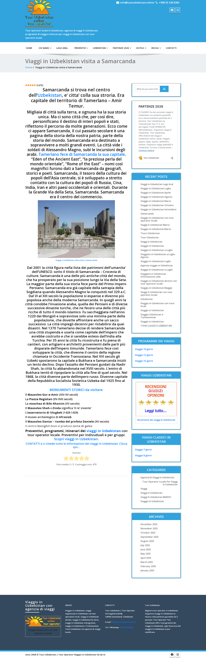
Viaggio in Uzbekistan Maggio (156, 287)
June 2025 (146, 549)
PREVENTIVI (80, 48)
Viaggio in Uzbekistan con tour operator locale (157, 219)
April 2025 (146, 557)
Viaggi (144, 488)
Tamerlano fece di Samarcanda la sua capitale (82, 154)
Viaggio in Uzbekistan (152, 245)
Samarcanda (147, 213)
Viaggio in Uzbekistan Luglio (156, 188)
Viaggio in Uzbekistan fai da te (89, 654)
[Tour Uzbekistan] (39, 13)
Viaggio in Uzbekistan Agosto (156, 196)
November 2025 (149, 528)
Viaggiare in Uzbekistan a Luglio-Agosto (158, 255)
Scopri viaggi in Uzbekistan (76, 439)
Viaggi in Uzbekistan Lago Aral (157, 184)
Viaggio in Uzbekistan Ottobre (157, 205)
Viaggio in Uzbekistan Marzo (156, 201)
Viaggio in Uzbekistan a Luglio (157, 250)
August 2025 (147, 541)
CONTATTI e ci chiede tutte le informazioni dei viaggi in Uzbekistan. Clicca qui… (76, 445)
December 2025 (149, 524)
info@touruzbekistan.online (137, 2)
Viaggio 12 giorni (144, 355)
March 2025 (147, 562)
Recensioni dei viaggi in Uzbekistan (156, 419)
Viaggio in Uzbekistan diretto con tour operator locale (159, 282)
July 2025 (145, 545)
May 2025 (146, 553)
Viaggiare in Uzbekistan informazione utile (153, 275)
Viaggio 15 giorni (144, 360)
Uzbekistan (99, 48)
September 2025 (149, 536)
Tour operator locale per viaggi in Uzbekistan (160, 483)
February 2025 (148, 566)
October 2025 (148, 532)
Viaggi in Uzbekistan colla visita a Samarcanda (76, 260)
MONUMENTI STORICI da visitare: (76, 389)
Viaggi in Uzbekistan (151, 241)
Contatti (171, 48)
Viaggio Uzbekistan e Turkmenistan (152, 316)
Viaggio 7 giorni (143, 449)
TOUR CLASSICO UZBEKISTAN (156, 325)
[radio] (66, 459)
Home (28, 67)
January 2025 (147, 570)
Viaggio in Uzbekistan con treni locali (157, 305)
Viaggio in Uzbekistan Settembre (158, 209)
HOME (29, 48)
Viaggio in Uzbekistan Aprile (156, 192)
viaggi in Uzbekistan (103, 430)
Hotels (140, 48)
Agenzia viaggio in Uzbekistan (157, 265)
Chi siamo (44, 48)
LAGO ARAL (62, 48)
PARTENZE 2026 (121, 48)
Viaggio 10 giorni (144, 349)
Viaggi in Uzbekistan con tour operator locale (156, 293)
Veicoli (155, 48)
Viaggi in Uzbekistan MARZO (156, 497)
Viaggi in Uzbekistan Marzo (155, 224)
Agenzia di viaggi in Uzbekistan (157, 477)
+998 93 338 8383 (169, 2)
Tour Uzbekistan (150, 237)
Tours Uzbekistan (150, 233)
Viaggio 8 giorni (143, 455)
